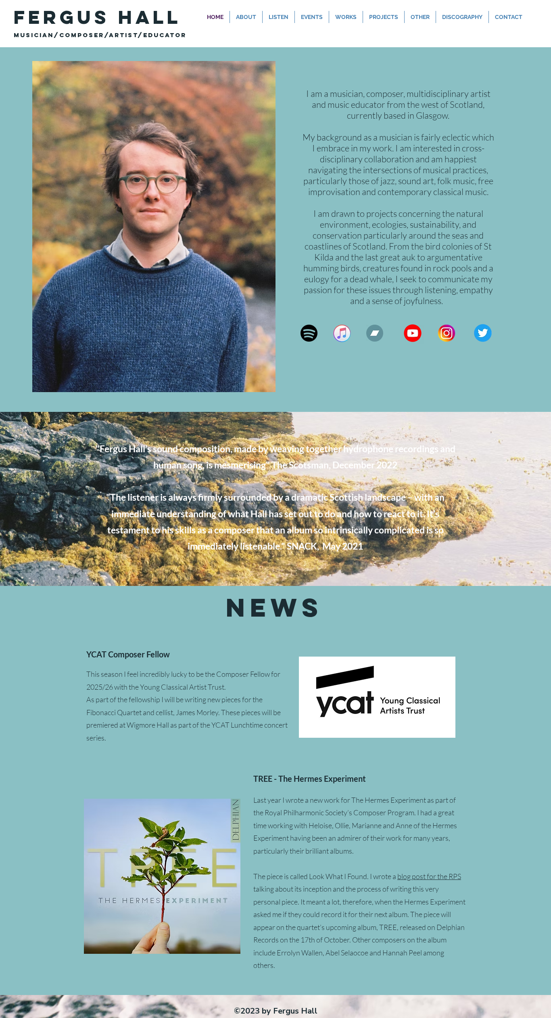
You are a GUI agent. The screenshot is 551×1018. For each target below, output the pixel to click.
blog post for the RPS (429, 876)
